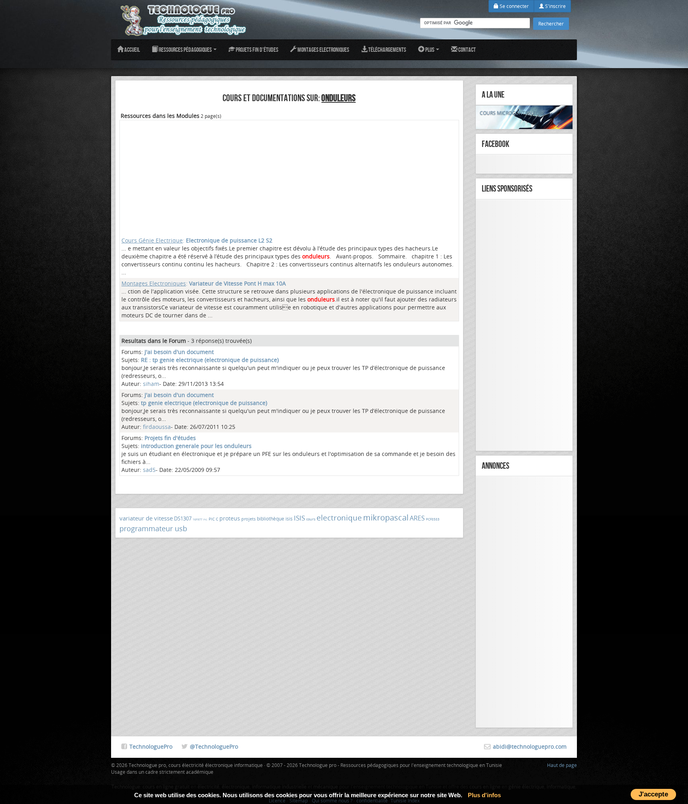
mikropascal (385, 517)
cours (310, 519)
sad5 (149, 469)
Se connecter (513, 6)
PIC (205, 519)
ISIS (299, 517)
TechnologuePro (150, 746)
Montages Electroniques (323, 49)
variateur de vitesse (146, 518)
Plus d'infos (484, 795)
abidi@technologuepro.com (530, 746)
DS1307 (183, 518)
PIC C (213, 519)
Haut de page (562, 765)
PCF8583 (433, 519)
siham (151, 383)
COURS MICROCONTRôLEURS (512, 113)
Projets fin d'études (256, 49)
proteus (229, 518)
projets (248, 519)
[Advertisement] (289, 177)
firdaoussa (157, 426)
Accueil (131, 49)
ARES (417, 518)
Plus (429, 49)
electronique (339, 518)
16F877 (197, 519)
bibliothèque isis (275, 518)
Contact (466, 49)
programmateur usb (153, 528)
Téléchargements (386, 49)
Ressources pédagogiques (185, 49)
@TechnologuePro (214, 746)
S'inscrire (555, 6)
